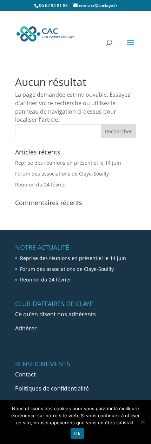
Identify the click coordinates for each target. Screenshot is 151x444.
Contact (25, 374)
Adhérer (26, 328)
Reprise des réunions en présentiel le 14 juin (68, 162)
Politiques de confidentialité (52, 388)
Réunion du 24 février (40, 184)
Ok (77, 433)
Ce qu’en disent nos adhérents (55, 314)
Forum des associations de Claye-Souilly (62, 173)
